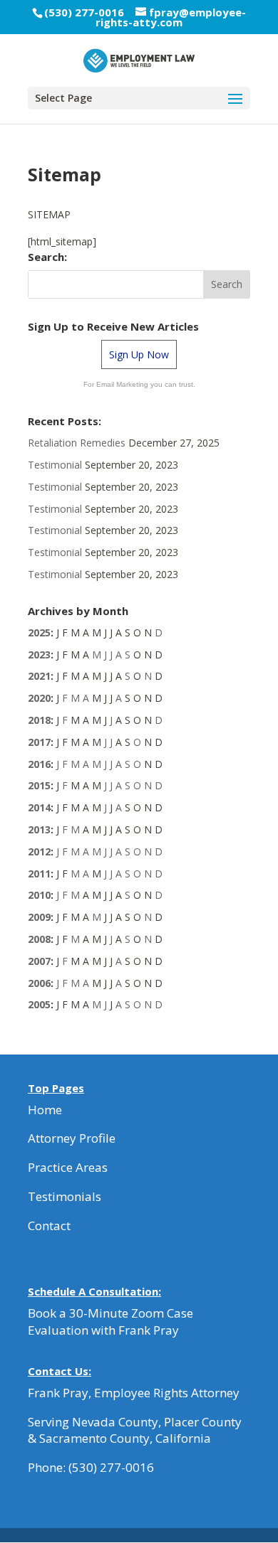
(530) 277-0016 (111, 1467)
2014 (39, 807)
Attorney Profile (71, 1138)
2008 (39, 939)
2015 (39, 785)
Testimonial (55, 464)
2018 (39, 720)
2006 (39, 983)
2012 (39, 851)
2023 (39, 654)
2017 (39, 742)
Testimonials (64, 1196)
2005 (39, 1004)
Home (45, 1109)
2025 (39, 632)
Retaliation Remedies (76, 442)
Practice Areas (68, 1167)
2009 (39, 917)
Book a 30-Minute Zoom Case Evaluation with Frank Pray (110, 1321)
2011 (39, 873)
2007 (39, 961)
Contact (49, 1225)
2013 (39, 829)
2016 (39, 764)
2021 (39, 676)
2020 (39, 698)
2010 (39, 895)
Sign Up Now (139, 354)
